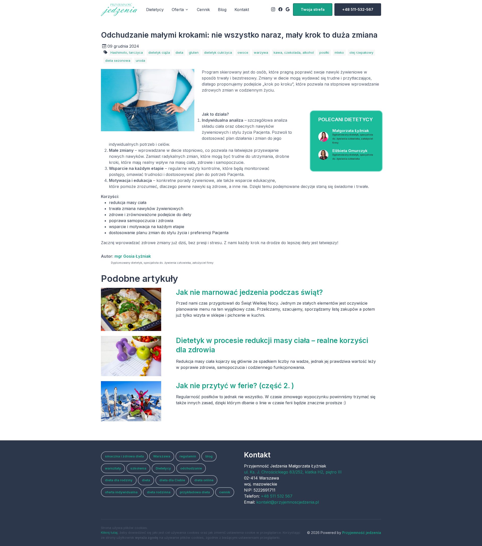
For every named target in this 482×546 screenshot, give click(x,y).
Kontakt (241, 9)
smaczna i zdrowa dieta (124, 456)
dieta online (203, 480)
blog (209, 456)
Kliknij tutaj (109, 532)
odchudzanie (191, 468)
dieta (179, 52)
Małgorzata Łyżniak (352, 136)
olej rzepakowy (361, 52)
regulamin (187, 456)
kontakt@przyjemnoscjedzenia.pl (287, 502)
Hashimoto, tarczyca (126, 52)
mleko (339, 52)
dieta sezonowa (117, 60)
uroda (140, 60)
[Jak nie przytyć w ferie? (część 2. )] (136, 401)
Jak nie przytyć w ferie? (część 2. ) (235, 385)
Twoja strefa (313, 9)
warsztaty (113, 468)
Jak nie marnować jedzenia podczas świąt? (249, 292)
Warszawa (161, 456)
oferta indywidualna (121, 492)
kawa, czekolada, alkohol (294, 52)
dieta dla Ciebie (172, 480)
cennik (224, 492)
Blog (222, 9)
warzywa (261, 52)
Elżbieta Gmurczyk (352, 154)
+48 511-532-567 (357, 9)
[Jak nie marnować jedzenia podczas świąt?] (136, 309)
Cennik (203, 9)
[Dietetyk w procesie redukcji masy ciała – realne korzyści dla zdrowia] (136, 356)
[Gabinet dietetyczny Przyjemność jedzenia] (119, 9)
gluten (194, 52)
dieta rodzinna (158, 492)
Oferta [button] (178, 9)
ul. (293, 471)
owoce (242, 52)
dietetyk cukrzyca (218, 52)
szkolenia (138, 468)
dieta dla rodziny (119, 480)
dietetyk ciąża (159, 52)
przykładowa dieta (195, 492)
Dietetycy (155, 9)
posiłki (324, 52)
